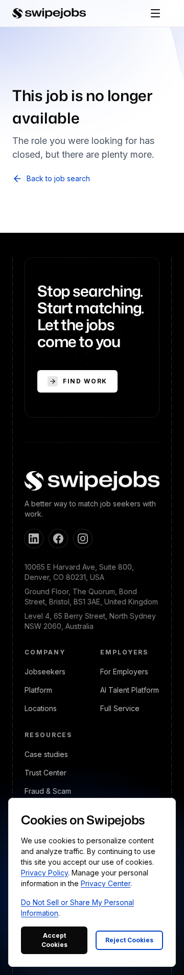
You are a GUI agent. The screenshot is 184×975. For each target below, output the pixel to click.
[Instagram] (83, 538)
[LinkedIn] (34, 538)
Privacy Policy (44, 872)
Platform (38, 690)
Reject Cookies (129, 940)
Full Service (120, 708)
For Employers (124, 671)
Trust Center (45, 772)
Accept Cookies (54, 940)
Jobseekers (45, 671)
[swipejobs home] (49, 13)
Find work (85, 381)
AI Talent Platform (129, 690)
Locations (41, 708)
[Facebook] (58, 538)
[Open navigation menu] (155, 13)
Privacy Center (105, 883)
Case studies (46, 754)
